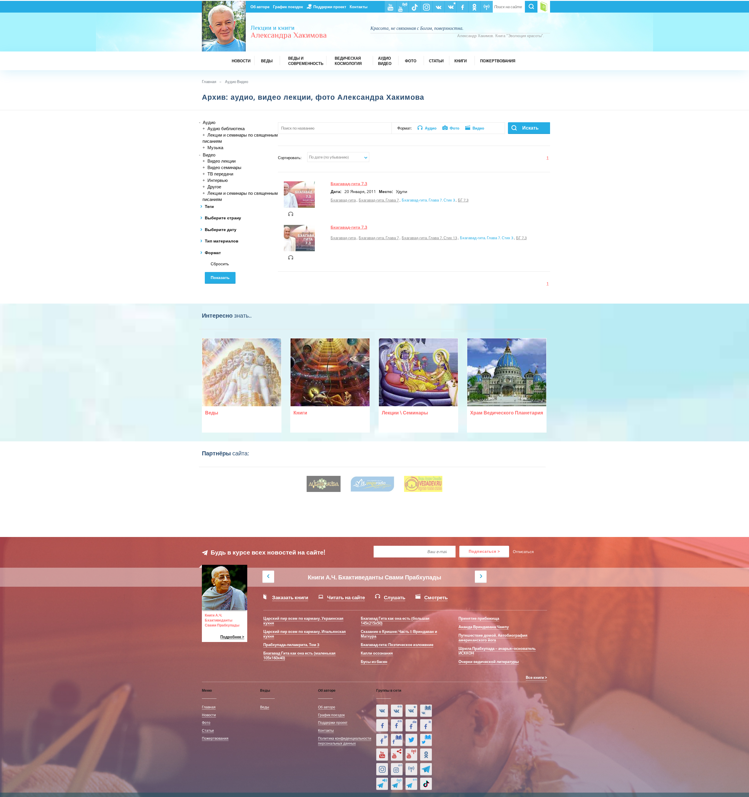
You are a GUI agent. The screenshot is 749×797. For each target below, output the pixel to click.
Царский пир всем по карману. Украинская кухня (303, 621)
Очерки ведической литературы (488, 661)
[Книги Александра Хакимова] (426, 711)
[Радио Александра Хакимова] (411, 769)
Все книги (535, 677)
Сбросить (220, 263)
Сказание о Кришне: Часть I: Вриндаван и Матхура (399, 634)
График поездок (288, 6)
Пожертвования (215, 738)
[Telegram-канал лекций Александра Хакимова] (382, 784)
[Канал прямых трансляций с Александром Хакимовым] (411, 754)
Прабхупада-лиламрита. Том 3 (291, 644)
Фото (206, 722)
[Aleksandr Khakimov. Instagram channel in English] (397, 769)
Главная (209, 81)
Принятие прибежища (478, 618)
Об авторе (259, 6)
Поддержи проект (329, 6)
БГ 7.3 (463, 200)
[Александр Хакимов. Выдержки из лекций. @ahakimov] (382, 725)
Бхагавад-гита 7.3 (349, 183)
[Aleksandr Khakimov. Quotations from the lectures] (397, 711)
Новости (209, 714)
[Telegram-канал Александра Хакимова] (426, 769)
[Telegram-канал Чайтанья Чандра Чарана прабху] (397, 784)
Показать (220, 277)
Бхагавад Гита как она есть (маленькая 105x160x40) (299, 655)
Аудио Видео (236, 81)
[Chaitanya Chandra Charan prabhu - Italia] (426, 725)
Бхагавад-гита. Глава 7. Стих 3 (428, 200)
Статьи (208, 730)
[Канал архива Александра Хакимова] (397, 754)
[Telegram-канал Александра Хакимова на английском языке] (411, 784)
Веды (264, 707)
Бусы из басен (374, 661)
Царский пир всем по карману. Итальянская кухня (304, 634)
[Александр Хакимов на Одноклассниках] (426, 754)
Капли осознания (377, 653)
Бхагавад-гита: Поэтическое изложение (397, 644)
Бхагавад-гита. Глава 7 (379, 200)
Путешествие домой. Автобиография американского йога (493, 638)
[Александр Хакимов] (411, 711)
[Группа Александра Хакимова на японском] (382, 740)
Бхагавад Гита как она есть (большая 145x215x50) (395, 621)
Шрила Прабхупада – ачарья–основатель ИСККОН (497, 651)
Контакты (358, 6)
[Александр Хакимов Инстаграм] (382, 769)
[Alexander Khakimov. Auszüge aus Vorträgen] (411, 725)
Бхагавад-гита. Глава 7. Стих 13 (429, 237)
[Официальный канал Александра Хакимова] (382, 754)
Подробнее (230, 637)
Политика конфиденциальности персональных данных (344, 741)
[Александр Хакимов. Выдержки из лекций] (382, 711)
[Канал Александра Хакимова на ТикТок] (426, 784)
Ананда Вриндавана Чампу (483, 626)
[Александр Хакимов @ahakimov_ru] (411, 740)
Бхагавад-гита (343, 200)
